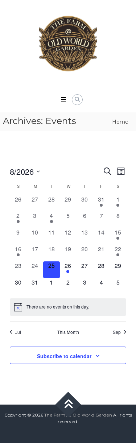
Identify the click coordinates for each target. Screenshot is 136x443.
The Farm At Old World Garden (78, 415)
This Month (68, 332)
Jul (18, 332)
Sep (117, 332)
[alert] (68, 307)
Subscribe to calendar (64, 356)
